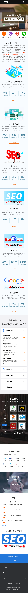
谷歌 (15, 502)
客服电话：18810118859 (14, 583)
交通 (5, 425)
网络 (5, 419)
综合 (5, 431)
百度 (7, 502)
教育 (5, 406)
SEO (19, 502)
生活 (5, 422)
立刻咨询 (14, 560)
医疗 (5, 412)
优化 (11, 502)
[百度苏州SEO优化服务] (7, 2)
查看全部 (4, 525)
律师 (5, 428)
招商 (5, 409)
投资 (5, 415)
